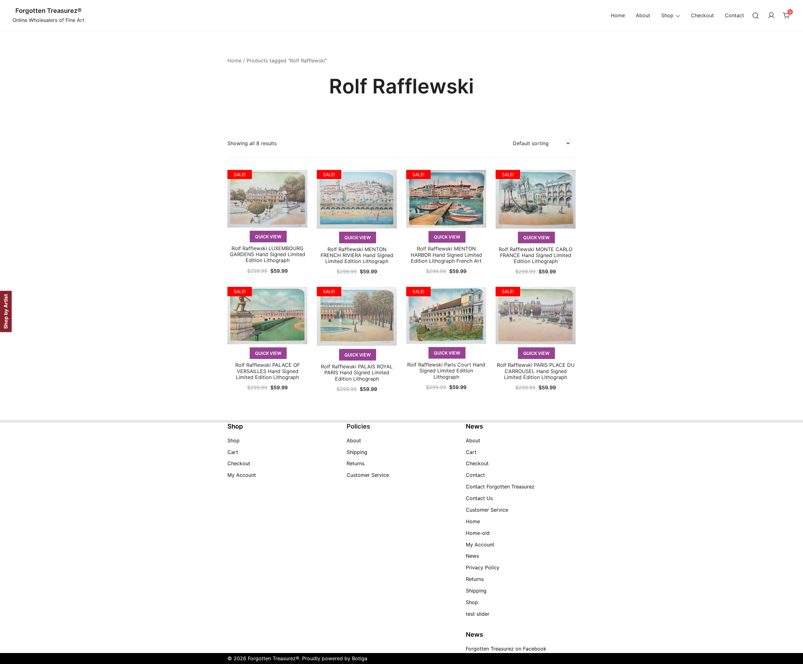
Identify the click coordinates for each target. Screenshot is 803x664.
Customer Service (368, 475)
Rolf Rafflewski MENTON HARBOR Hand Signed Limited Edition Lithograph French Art (446, 254)
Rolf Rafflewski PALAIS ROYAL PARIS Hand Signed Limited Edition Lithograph (357, 372)
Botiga (359, 658)
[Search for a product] (756, 15)
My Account (241, 475)
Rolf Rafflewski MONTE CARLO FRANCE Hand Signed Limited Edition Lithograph (535, 255)
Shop (667, 15)
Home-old (478, 533)
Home (618, 15)
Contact (734, 15)
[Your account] (771, 16)
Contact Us (479, 498)
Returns (355, 463)
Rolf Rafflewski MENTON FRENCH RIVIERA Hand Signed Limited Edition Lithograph (357, 255)
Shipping (357, 452)
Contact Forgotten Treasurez (500, 486)
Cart (232, 452)
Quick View (268, 236)
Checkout (702, 15)
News (472, 556)
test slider (477, 614)
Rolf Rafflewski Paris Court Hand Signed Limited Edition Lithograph (446, 370)
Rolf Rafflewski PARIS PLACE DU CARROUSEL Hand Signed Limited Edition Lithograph (536, 371)
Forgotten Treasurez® (48, 10)
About (643, 15)
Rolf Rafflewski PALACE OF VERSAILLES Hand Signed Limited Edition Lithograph (267, 371)
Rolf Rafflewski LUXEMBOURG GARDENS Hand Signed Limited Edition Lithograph (267, 254)
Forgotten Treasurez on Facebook (506, 649)
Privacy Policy (482, 567)
